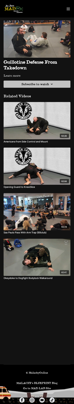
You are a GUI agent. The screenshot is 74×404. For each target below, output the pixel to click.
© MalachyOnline (37, 372)
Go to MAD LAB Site (37, 388)
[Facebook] (22, 400)
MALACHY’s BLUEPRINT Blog (37, 383)
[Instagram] (32, 400)
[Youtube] (42, 400)
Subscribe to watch (35, 84)
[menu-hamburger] (68, 8)
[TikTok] (52, 400)
